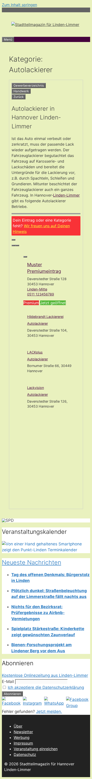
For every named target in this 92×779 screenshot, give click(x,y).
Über (18, 726)
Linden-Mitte (37, 289)
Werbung (21, 737)
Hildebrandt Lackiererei (45, 317)
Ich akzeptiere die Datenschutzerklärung (46, 687)
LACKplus (35, 352)
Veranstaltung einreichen (36, 748)
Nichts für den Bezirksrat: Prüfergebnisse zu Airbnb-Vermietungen (38, 612)
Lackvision (35, 388)
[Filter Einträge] (13, 239)
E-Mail (8, 681)
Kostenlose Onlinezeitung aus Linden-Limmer (45, 675)
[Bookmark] (25, 256)
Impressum (23, 743)
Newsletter (23, 731)
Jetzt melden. (49, 711)
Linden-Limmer (66, 195)
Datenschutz (25, 754)
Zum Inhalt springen (19, 4)
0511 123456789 (40, 294)
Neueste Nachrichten (31, 562)
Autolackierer (37, 323)
